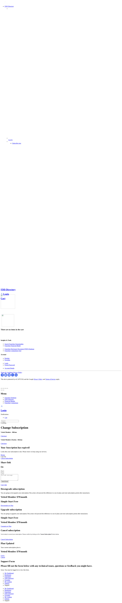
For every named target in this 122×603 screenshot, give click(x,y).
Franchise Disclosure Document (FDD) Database (19, 349)
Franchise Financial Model (13, 346)
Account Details (9, 368)
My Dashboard (9, 573)
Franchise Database (10, 398)
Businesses (8, 575)
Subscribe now (16, 143)
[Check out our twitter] (13, 376)
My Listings (8, 582)
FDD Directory (8, 289)
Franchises (8, 576)
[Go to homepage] (6, 3)
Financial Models (10, 401)
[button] (4, 414)
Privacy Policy (17, 372)
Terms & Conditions (7, 372)
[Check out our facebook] (2, 376)
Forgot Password (10, 365)
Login (6, 294)
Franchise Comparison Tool (13, 351)
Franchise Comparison (11, 403)
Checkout (4, 436)
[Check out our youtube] (6, 376)
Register (7, 358)
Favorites (7, 360)
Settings (7, 583)
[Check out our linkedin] (16, 376)
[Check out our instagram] (9, 376)
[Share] (3, 388)
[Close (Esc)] (1, 388)
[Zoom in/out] (7, 388)
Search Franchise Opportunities (14, 344)
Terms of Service (50, 379)
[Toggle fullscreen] (5, 388)
